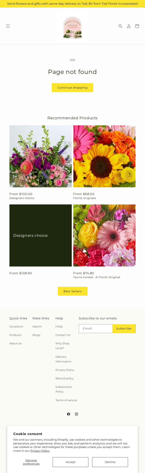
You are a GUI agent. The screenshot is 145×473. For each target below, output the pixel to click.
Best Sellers (72, 291)
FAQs (59, 326)
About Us (15, 343)
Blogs (36, 335)
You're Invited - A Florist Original (96, 277)
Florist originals (84, 198)
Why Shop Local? (62, 346)
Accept (71, 462)
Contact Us (63, 335)
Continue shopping (72, 87)
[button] (8, 26)
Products (15, 335)
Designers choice (21, 198)
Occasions (16, 326)
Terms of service (66, 400)
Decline (110, 462)
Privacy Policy (40, 451)
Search (37, 326)
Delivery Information (63, 359)
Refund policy (65, 378)
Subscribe (124, 328)
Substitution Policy (64, 389)
